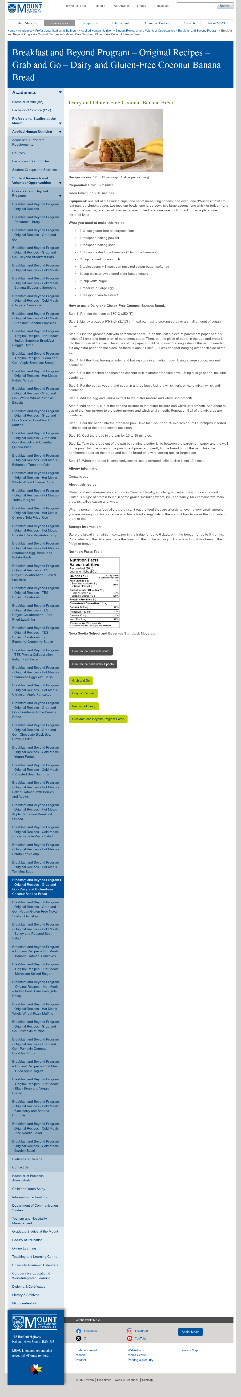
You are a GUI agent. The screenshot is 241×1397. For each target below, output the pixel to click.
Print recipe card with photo (90, 651)
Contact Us (161, 6)
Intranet (81, 1360)
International (120, 23)
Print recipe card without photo (93, 664)
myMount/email (86, 1350)
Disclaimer (104, 1380)
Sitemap (147, 1380)
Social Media (190, 1332)
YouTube (141, 1338)
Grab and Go (81, 680)
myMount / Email (76, 6)
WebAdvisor (121, 6)
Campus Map (189, 1350)
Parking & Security (140, 1360)
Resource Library (83, 706)
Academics (61, 23)
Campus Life (90, 23)
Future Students (26, 23)
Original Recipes (83, 693)
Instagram (141, 1330)
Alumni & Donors (156, 23)
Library (141, 6)
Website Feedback (126, 1380)
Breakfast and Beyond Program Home (98, 719)
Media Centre (137, 1355)
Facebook (90, 1330)
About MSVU (217, 23)
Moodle (100, 6)
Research (189, 23)
